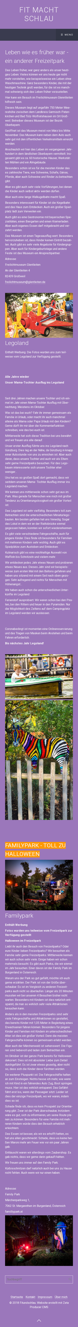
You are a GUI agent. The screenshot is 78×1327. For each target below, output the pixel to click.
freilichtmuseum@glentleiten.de (25, 282)
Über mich (61, 1297)
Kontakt (30, 1297)
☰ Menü (67, 34)
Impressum (45, 1297)
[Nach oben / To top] (39, 1320)
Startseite (17, 1297)
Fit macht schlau (39, 14)
